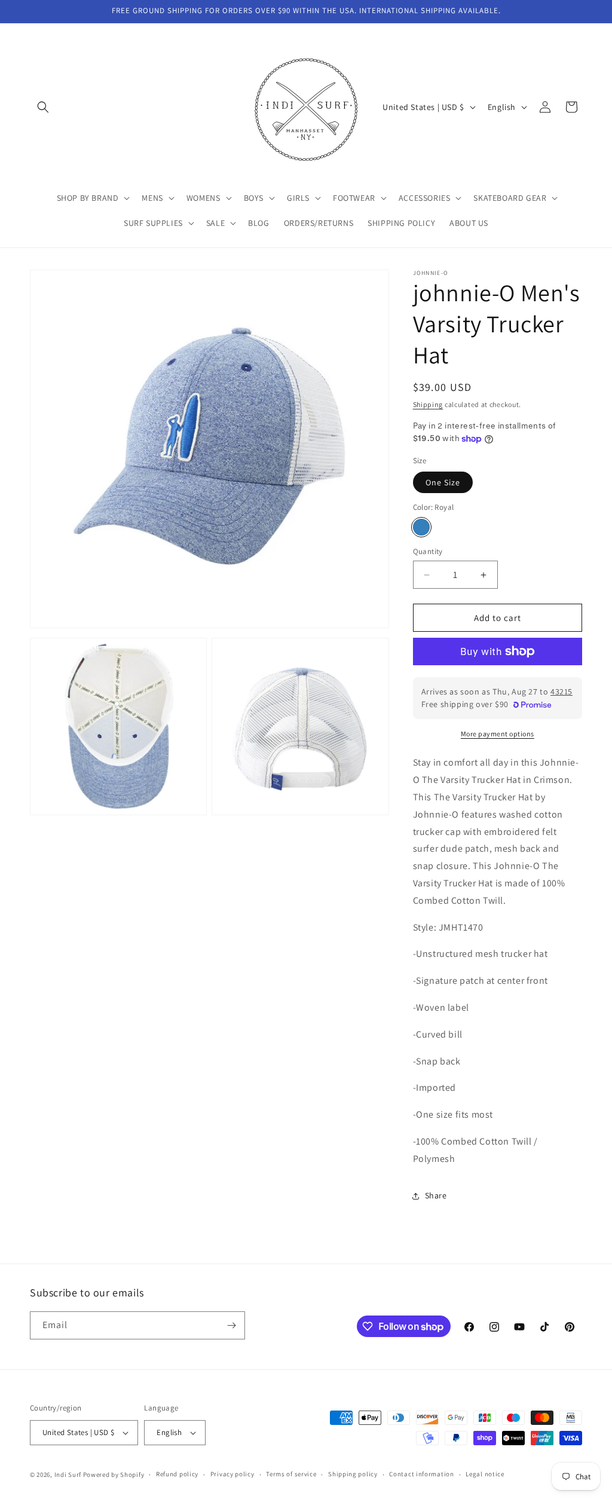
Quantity (428, 551)
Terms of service (291, 1474)
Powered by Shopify (114, 1474)
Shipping (428, 404)
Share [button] (436, 1195)
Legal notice (485, 1474)
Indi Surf (67, 1474)
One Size (443, 482)
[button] (43, 107)
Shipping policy (353, 1474)
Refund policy (177, 1474)
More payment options (497, 733)
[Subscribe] (231, 1325)
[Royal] (421, 527)
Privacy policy (232, 1474)
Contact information (421, 1474)
